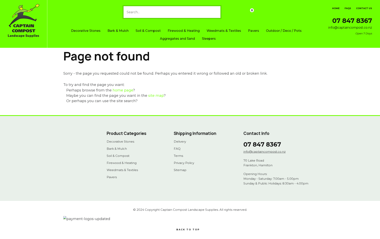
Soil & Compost (148, 31)
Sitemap (180, 170)
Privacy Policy (184, 163)
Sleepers (209, 38)
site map (156, 95)
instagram (80, 145)
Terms (178, 156)
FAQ (177, 149)
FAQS (348, 8)
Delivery (180, 141)
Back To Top (188, 229)
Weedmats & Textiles (224, 31)
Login (228, 12)
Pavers (253, 31)
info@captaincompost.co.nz (350, 27)
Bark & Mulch (118, 31)
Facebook (71, 145)
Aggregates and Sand (177, 38)
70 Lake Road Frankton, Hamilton (258, 163)
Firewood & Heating (184, 31)
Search (215, 12)
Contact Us (364, 8)
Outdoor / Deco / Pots (284, 31)
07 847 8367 (352, 20)
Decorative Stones (86, 31)
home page (123, 90)
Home (336, 8)
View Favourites (239, 12)
